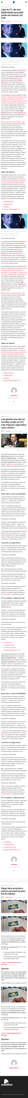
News (6, 6)
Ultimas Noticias (11, 885)
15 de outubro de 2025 (17, 21)
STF (23, 166)
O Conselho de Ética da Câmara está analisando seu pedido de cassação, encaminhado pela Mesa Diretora (13, 181)
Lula (8, 473)
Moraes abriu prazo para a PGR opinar (11, 122)
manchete (8, 21)
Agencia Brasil (9, 897)
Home (2, 6)
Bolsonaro (6, 92)
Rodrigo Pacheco (5, 594)
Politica (9, 6)
